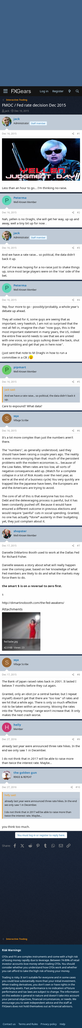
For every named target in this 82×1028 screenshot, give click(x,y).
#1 (78, 133)
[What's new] (69, 91)
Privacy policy (49, 1024)
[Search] (77, 91)
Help (62, 1024)
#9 (78, 739)
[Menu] (5, 91)
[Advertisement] (41, 43)
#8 (78, 674)
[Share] (73, 134)
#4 (78, 300)
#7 (78, 545)
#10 (78, 787)
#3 (78, 248)
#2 (78, 212)
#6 (78, 430)
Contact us (9, 1024)
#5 (78, 381)
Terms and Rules (28, 1024)
